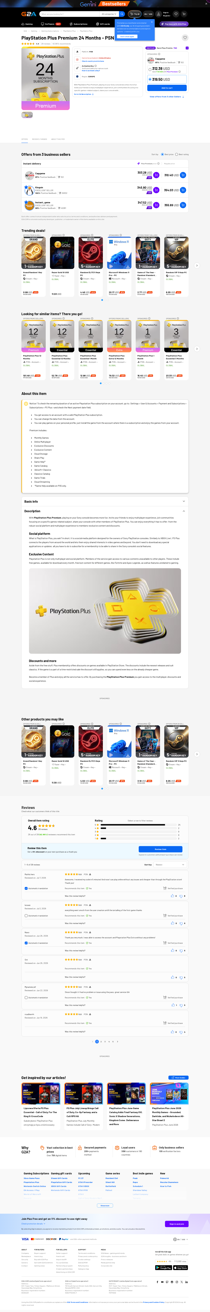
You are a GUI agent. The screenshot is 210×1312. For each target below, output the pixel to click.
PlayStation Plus (69, 31)
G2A (25, 31)
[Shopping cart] (184, 14)
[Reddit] (172, 1282)
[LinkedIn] (187, 1282)
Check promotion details (32, 1223)
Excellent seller (44, 190)
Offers (24, 139)
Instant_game (42, 202)
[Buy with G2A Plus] (156, 175)
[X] (182, 1282)
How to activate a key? (91, 70)
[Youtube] (162, 1282)
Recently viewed (39, 139)
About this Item (58, 139)
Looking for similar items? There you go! (52, 314)
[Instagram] (177, 1282)
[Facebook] (157, 1282)
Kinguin (39, 187)
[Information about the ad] (159, 54)
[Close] (206, 3)
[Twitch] (167, 1282)
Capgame (160, 58)
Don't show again (127, 36)
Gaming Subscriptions (50, 31)
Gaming (34, 31)
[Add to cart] (183, 175)
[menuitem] (27, 24)
